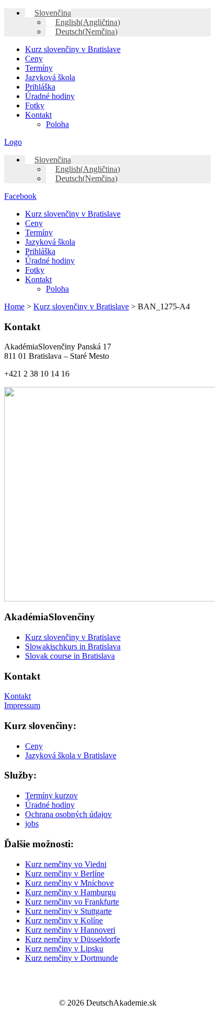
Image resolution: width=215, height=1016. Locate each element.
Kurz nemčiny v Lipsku (64, 948)
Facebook (20, 196)
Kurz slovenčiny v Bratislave (73, 49)
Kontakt (38, 114)
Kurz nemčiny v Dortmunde (71, 958)
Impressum (22, 705)
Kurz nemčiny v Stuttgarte (68, 911)
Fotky (34, 105)
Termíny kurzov (51, 795)
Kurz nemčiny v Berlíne (64, 873)
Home (14, 306)
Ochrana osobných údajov (68, 814)
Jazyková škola (50, 77)
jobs (32, 823)
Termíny (39, 68)
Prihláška (40, 86)
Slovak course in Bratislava (70, 655)
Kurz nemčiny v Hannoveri (70, 929)
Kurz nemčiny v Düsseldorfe (72, 939)
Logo (13, 141)
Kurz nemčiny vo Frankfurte (72, 901)
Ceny (34, 58)
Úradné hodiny (50, 96)
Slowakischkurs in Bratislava (73, 646)
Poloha (57, 124)
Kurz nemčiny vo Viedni (65, 864)
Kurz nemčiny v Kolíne (64, 920)
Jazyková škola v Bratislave (70, 755)
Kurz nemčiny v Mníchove (69, 883)
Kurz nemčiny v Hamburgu (70, 892)
